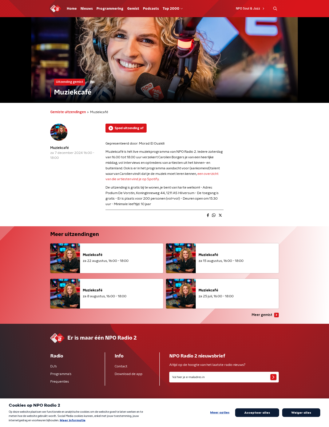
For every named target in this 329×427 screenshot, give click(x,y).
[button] (275, 8)
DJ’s (53, 366)
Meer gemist (262, 315)
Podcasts (151, 8)
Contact (121, 366)
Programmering (110, 8)
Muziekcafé (59, 148)
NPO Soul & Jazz (248, 8)
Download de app (128, 374)
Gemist (133, 8)
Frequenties (59, 381)
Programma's (60, 374)
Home (72, 8)
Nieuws (87, 8)
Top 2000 (171, 8)
